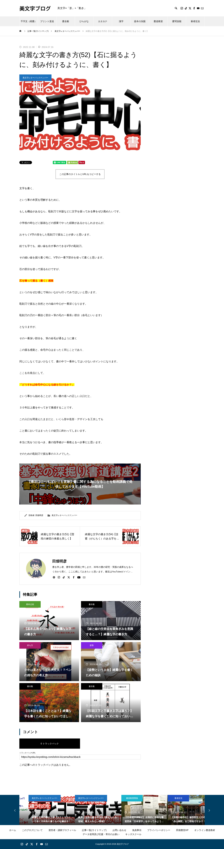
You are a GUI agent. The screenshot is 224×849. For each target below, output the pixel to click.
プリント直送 (47, 21)
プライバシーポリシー (158, 830)
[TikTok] (185, 8)
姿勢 (92, 645)
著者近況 (195, 21)
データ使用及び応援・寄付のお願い (101, 834)
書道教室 (158, 21)
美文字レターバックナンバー (35, 78)
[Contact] (202, 8)
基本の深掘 (139, 21)
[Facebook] (194, 8)
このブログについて (32, 830)
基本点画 (30, 604)
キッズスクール (133, 834)
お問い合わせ (119, 830)
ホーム (12, 830)
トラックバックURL (27, 753)
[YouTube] (198, 8)
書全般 (65, 21)
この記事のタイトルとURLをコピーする (80, 174)
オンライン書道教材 (204, 830)
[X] (190, 8)
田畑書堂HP (182, 830)
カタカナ (102, 21)
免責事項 (136, 830)
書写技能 (176, 21)
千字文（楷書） (29, 21)
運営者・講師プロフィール (62, 830)
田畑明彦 (39, 515)
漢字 (121, 21)
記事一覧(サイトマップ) (94, 830)
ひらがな (84, 21)
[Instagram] (181, 8)
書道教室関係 (123, 798)
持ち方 (30, 645)
